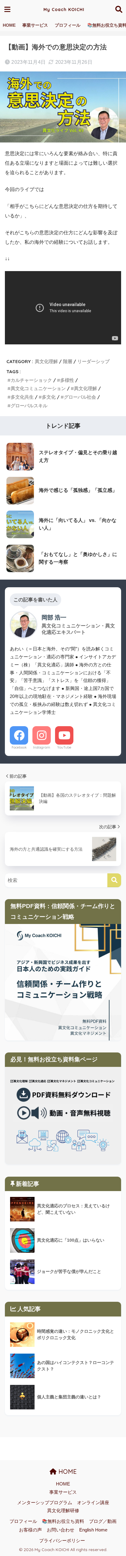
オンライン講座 (93, 1502)
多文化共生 (22, 397)
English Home (93, 1529)
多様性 (67, 380)
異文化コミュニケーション (38, 388)
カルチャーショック (31, 380)
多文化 (49, 397)
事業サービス (35, 25)
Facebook (19, 747)
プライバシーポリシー (62, 1540)
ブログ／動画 (103, 1521)
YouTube (64, 747)
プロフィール (67, 25)
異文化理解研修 (63, 1510)
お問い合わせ (60, 1529)
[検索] (114, 880)
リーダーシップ (93, 361)
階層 (67, 361)
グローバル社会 (80, 397)
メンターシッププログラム (44, 1502)
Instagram (41, 747)
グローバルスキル (29, 405)
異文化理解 (46, 361)
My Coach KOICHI (63, 9)
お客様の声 (30, 1529)
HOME (9, 25)
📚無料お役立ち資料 (63, 1521)
